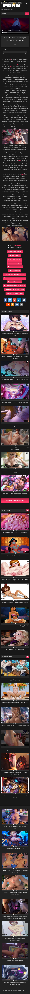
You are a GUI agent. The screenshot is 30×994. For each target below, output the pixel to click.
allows (19, 160)
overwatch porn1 (17, 245)
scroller (17, 65)
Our (11, 66)
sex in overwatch (15, 270)
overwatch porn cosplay (15, 266)
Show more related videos (15, 500)
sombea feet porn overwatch (15, 293)
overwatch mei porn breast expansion (15, 278)
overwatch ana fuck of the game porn (15, 274)
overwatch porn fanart (15, 281)
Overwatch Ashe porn (15, 259)
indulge (23, 174)
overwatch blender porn (15, 251)
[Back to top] (25, 989)
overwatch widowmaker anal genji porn (15, 285)
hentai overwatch (15, 255)
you (6, 63)
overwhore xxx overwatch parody (15, 289)
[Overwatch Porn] (12, 4)
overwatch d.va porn (15, 263)
